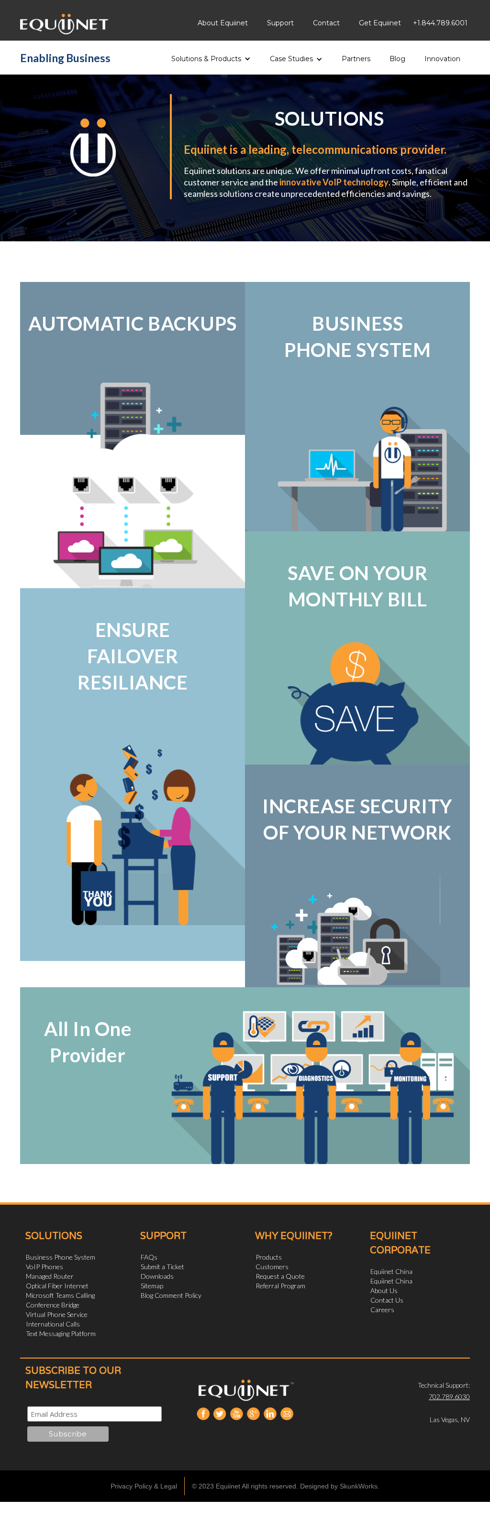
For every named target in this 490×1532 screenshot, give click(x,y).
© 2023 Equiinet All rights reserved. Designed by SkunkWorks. (285, 1486)
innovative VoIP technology (334, 182)
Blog (397, 58)
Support (280, 23)
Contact (326, 23)
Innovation (442, 58)
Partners (356, 58)
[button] (211, 55)
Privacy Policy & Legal (144, 1486)
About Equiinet (223, 23)
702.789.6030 (449, 1396)
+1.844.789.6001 (440, 23)
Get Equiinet (380, 23)
